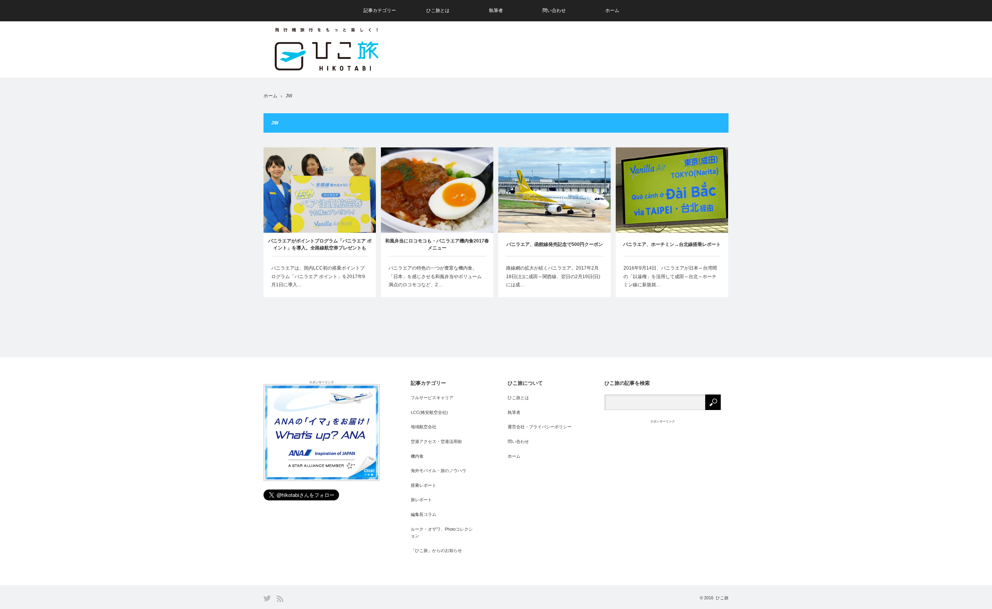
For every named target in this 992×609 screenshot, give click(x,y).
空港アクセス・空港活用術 (436, 441)
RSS (280, 598)
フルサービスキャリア (432, 397)
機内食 (417, 456)
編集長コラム (423, 514)
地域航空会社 (423, 426)
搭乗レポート (423, 485)
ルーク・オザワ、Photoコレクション (442, 532)
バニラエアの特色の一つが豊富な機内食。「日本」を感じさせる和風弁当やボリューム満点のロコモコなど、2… (435, 276)
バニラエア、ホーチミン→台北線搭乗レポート (672, 244)
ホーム (612, 10)
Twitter (267, 598)
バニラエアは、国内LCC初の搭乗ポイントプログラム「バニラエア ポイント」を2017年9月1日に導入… (318, 276)
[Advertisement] (587, 49)
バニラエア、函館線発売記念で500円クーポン (554, 244)
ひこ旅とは (438, 10)
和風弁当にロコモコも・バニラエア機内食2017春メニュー (437, 244)
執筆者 (496, 10)
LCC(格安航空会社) (429, 412)
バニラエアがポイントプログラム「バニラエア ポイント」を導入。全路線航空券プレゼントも (320, 244)
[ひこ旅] (326, 50)
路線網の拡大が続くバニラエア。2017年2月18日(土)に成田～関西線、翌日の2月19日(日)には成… (553, 276)
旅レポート (421, 499)
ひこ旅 (722, 597)
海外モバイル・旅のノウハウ (438, 470)
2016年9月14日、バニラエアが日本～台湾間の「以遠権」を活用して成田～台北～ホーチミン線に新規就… (670, 276)
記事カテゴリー (379, 10)
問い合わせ (554, 10)
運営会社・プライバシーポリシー (540, 426)
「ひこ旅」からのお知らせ (436, 550)
